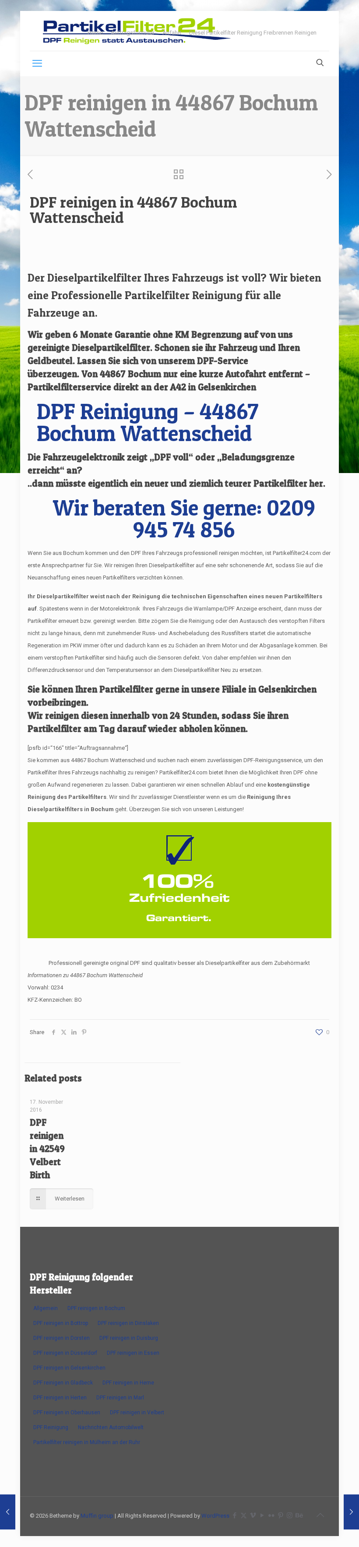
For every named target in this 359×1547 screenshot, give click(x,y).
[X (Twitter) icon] (243, 1515)
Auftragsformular (133, 32)
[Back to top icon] (320, 1515)
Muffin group (97, 1515)
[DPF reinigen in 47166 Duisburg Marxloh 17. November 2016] (351, 1511)
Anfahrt (171, 32)
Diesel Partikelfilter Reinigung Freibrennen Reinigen (253, 32)
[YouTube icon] (262, 1515)
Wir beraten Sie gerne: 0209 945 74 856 (184, 518)
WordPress (215, 1515)
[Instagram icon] (289, 1515)
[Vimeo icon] (253, 1515)
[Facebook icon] (234, 1515)
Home (95, 32)
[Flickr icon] (271, 1515)
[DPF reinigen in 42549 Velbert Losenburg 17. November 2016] (7, 1511)
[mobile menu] (37, 63)
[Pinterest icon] (280, 1515)
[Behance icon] (299, 1515)
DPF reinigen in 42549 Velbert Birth (47, 1148)
